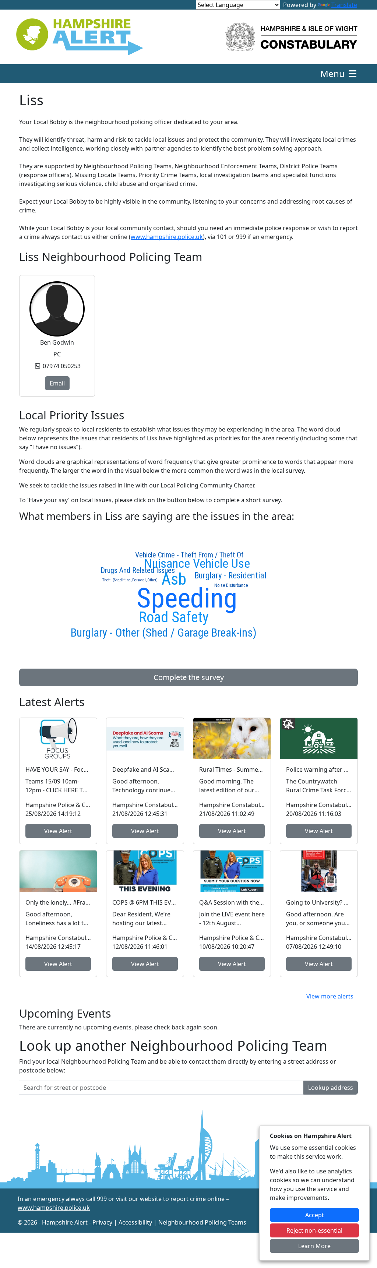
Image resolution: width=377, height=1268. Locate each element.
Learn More (314, 1246)
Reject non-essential (314, 1230)
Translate (344, 5)
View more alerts (329, 996)
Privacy (102, 1222)
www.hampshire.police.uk (167, 237)
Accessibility (135, 1222)
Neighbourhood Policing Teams (202, 1222)
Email (57, 383)
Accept (314, 1215)
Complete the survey (189, 677)
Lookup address (330, 1088)
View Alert (58, 831)
